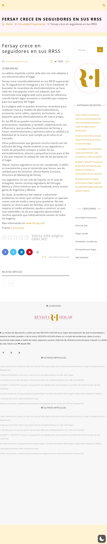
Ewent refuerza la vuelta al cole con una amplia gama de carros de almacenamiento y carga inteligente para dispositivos (88, 122)
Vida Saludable (82, 257)
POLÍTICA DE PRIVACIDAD (49, 511)
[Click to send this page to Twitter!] (13, 252)
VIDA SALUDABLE (61, 466)
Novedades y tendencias (86, 241)
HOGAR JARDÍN (29, 466)
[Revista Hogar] (20, 5)
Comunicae (17, 228)
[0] (51, 61)
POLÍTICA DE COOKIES (72, 511)
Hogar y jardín (81, 233)
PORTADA (17, 466)
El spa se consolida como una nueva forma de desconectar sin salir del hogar (88, 139)
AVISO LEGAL (31, 511)
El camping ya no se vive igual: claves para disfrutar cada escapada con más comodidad (88, 152)
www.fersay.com (35, 223)
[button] (102, 539)
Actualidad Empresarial (31, 24)
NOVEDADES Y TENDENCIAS (82, 466)
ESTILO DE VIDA (45, 466)
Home (9, 24)
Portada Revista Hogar (85, 249)
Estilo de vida (81, 225)
